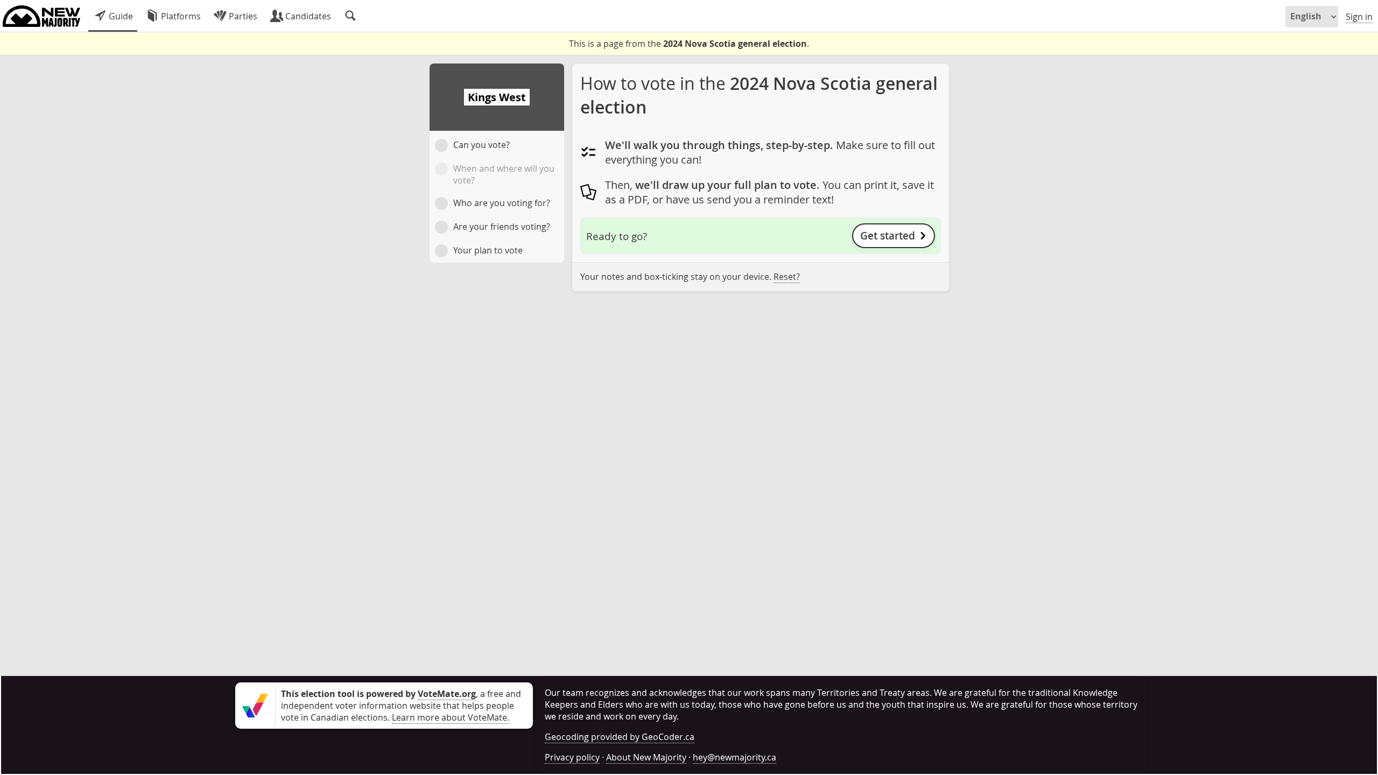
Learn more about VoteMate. (450, 717)
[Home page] (41, 16)
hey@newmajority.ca (734, 757)
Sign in (1359, 17)
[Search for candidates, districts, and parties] (350, 16)
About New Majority (646, 757)
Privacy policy (572, 757)
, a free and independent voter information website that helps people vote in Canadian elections (401, 705)
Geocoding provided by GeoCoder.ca (619, 737)
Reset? (787, 277)
